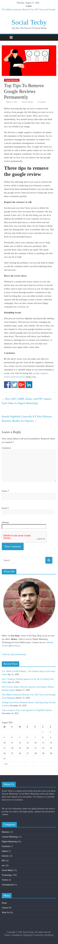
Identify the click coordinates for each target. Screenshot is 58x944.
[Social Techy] (5, 37)
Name (5, 491)
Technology (7, 875)
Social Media (7, 870)
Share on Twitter (14, 384)
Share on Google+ (21, 384)
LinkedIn (49, 642)
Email (5, 508)
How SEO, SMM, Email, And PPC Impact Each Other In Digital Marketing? (26, 401)
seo (3, 865)
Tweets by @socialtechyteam (14, 654)
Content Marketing (10, 837)
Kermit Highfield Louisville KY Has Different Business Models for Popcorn (27, 418)
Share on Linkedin (29, 384)
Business (5, 832)
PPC (4, 861)
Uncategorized (8, 885)
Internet (5, 856)
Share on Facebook (7, 384)
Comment (6, 448)
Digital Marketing (12, 80)
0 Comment (41, 102)
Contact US (6, 908)
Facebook (16, 646)
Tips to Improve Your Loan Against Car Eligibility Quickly (27, 710)
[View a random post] (53, 37)
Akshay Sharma (27, 102)
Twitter (5, 646)
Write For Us (7, 912)
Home (4, 903)
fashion (5, 851)
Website (5, 522)
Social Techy (29, 22)
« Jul (5, 764)
